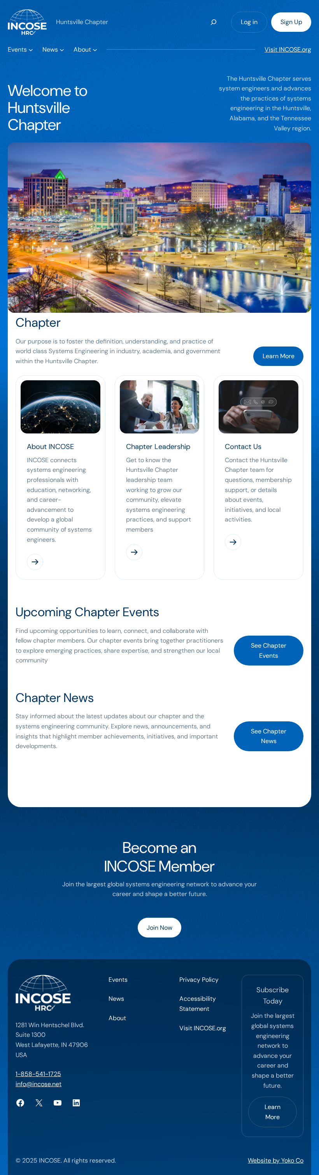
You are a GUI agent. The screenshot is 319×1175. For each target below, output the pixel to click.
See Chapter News (268, 736)
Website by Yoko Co (275, 1160)
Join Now (159, 928)
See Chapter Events (268, 650)
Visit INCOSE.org (288, 49)
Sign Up (291, 22)
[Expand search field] (214, 21)
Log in (249, 22)
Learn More (278, 356)
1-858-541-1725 (38, 1074)
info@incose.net (38, 1084)
